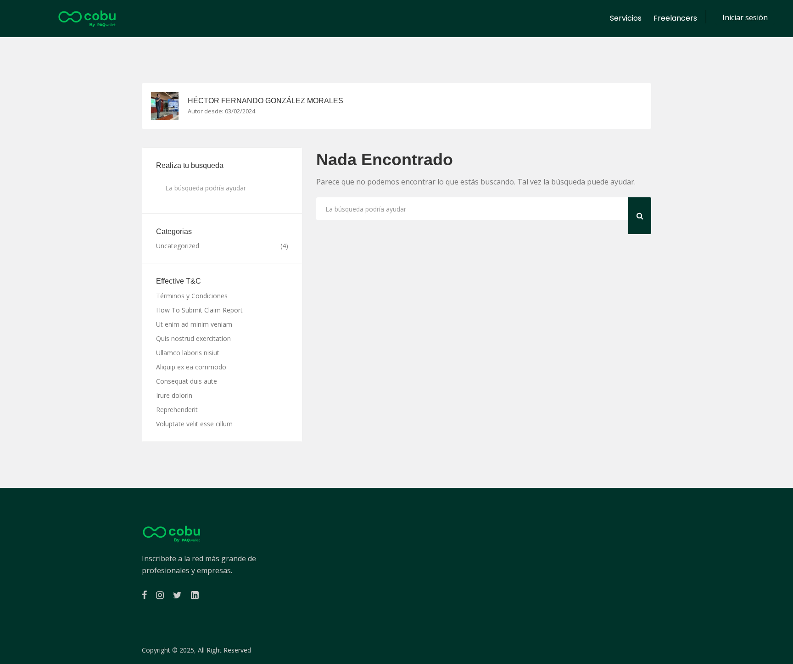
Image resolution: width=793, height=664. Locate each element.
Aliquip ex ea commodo (191, 367)
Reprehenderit (177, 409)
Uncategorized (177, 246)
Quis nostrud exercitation (193, 338)
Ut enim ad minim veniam (194, 324)
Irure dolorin (174, 395)
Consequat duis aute (186, 381)
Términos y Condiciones (192, 295)
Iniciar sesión (745, 17)
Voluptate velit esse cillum (194, 423)
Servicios (626, 18)
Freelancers (675, 18)
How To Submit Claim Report (199, 310)
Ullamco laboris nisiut (187, 352)
